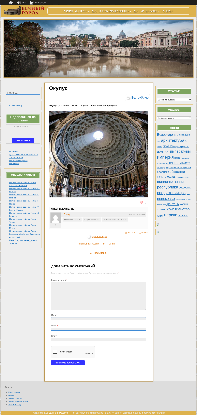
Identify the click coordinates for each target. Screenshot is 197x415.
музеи (170, 167)
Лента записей (15, 398)
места (186, 163)
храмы (161, 209)
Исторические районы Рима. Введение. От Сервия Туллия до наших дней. (24, 234)
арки (158, 141)
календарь (185, 158)
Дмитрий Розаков (58, 412)
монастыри (161, 168)
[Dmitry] (55, 217)
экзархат (183, 215)
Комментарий (59, 280)
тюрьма (163, 204)
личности (174, 163)
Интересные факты (18, 160)
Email (54, 325)
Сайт (54, 336)
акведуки (184, 134)
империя (165, 157)
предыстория (182, 177)
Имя (54, 315)
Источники (14, 163)
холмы (184, 204)
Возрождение (167, 134)
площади (170, 176)
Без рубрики (140, 97)
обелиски (163, 172)
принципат (166, 181)
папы (160, 176)
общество (177, 172)
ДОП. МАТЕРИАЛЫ (145, 11)
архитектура (172, 140)
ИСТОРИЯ (81, 11)
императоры (180, 151)
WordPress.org (14, 404)
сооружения (168, 192)
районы (179, 181)
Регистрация (14, 392)
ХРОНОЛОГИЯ (16, 157)
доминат (163, 151)
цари (160, 215)
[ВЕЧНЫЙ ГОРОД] (24, 10)
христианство (178, 209)
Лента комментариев (18, 401)
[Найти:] (23, 93)
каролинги (162, 163)
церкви (170, 214)
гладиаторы (178, 146)
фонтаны (172, 204)
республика (167, 187)
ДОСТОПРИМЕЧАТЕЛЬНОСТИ (110, 11)
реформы (185, 187)
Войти (11, 395)
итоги (177, 157)
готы (186, 146)
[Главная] (11, 2)
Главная (68, 11)
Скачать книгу (15, 105)
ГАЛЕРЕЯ (167, 11)
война (168, 146)
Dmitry (67, 214)
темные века (180, 199)
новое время (182, 167)
